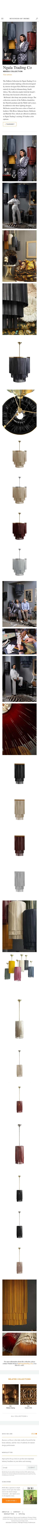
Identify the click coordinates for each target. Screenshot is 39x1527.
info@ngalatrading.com (25, 1363)
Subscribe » (11, 1501)
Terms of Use (5, 1472)
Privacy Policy (31, 1472)
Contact (16, 1512)
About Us (5, 1512)
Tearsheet (10, 124)
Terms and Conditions (20, 1517)
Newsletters (9, 1514)
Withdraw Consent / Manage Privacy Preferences (20, 1522)
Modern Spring (10, 1408)
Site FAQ (22, 1514)
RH (11, 1406)
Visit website (7, 74)
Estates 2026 (28, 1408)
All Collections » (19, 1416)
